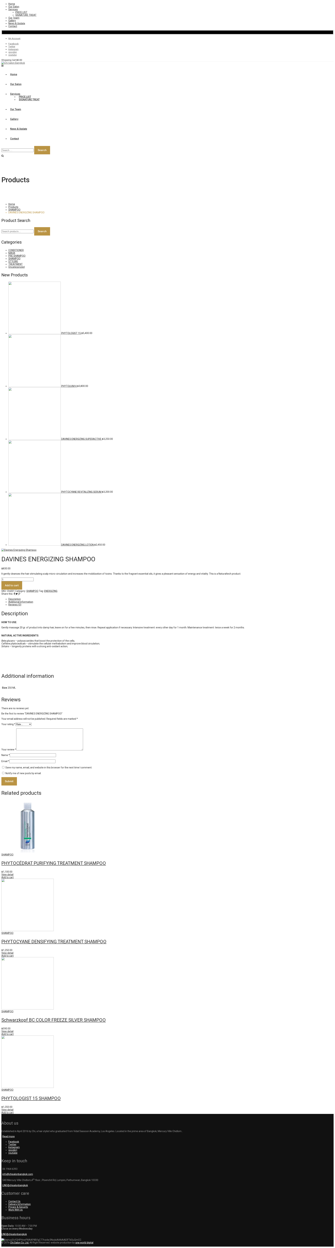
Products (13, 206)
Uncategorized (16, 267)
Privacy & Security (18, 1207)
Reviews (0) (14, 604)
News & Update (16, 23)
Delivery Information (19, 1204)
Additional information (20, 601)
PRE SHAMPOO (16, 255)
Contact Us (14, 1201)
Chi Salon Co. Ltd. (19, 1242)
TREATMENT (15, 264)
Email (5, 761)
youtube (12, 55)
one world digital (84, 1242)
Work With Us (15, 1209)
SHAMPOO (14, 209)
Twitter (11, 46)
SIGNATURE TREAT (25, 15)
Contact (12, 26)
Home (11, 3)
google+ (12, 52)
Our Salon (13, 6)
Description (14, 599)
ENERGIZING (50, 591)
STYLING (13, 261)
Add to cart (12, 585)
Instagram (13, 49)
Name (5, 755)
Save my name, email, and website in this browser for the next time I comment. (48, 767)
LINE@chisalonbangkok (15, 1185)
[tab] (171, 599)
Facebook (13, 43)
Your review (8, 749)
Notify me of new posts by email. (23, 773)
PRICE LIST (21, 12)
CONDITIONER (16, 250)
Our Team (13, 17)
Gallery (12, 20)
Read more (8, 1136)
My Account (14, 38)
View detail (7, 874)
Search (42, 231)
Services (13, 9)
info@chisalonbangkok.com (17, 1174)
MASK (11, 253)
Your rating (8, 724)
